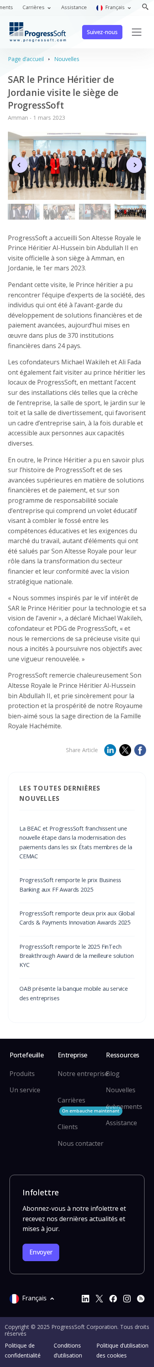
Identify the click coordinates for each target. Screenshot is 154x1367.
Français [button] (115, 7)
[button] (134, 165)
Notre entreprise (83, 1073)
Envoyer (41, 1252)
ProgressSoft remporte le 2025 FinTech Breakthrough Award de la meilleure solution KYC (76, 955)
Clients (68, 1126)
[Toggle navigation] (137, 32)
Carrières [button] (34, 7)
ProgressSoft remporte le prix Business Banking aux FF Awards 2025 (70, 884)
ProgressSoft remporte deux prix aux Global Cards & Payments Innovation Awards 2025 (77, 917)
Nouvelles (66, 59)
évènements (124, 1106)
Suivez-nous (102, 32)
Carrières (88, 1105)
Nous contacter (80, 1143)
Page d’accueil (26, 59)
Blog (113, 1073)
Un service (24, 1090)
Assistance (74, 7)
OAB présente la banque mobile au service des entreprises (73, 992)
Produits (22, 1073)
